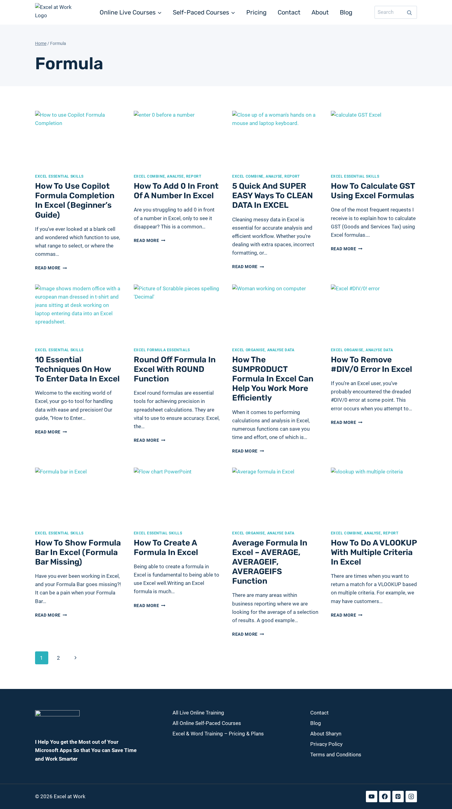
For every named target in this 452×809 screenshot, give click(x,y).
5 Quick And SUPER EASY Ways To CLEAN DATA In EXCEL (272, 195)
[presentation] (78, 139)
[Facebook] (385, 796)
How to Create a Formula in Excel (166, 547)
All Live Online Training (198, 713)
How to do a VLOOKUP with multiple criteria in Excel (374, 552)
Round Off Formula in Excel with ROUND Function (175, 369)
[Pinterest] (398, 796)
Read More (51, 267)
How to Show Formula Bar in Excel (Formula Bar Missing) (78, 552)
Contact (289, 12)
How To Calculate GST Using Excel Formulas (373, 190)
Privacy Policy (326, 744)
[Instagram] (411, 796)
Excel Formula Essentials (162, 350)
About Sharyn (325, 734)
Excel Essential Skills (59, 176)
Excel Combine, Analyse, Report (167, 176)
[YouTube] (371, 796)
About (320, 12)
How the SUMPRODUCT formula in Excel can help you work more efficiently (272, 379)
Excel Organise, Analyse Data (263, 350)
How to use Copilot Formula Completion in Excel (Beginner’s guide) (74, 200)
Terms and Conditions (335, 754)
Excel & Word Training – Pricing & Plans (218, 734)
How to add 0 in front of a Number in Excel (176, 190)
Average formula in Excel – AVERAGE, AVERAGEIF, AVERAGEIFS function (269, 562)
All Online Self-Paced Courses (206, 723)
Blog (346, 12)
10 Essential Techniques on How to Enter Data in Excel (77, 369)
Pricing (256, 12)
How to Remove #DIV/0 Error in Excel (371, 364)
